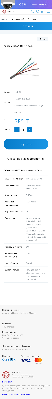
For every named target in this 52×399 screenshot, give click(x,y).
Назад (42, 39)
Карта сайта (7, 381)
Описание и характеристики (26, 159)
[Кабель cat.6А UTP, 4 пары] (26, 69)
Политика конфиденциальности (16, 394)
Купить (26, 144)
